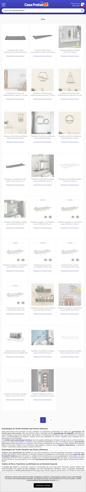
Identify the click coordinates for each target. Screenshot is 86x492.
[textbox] (43, 10)
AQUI (57, 480)
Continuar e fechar (43, 485)
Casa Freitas (36, 4)
